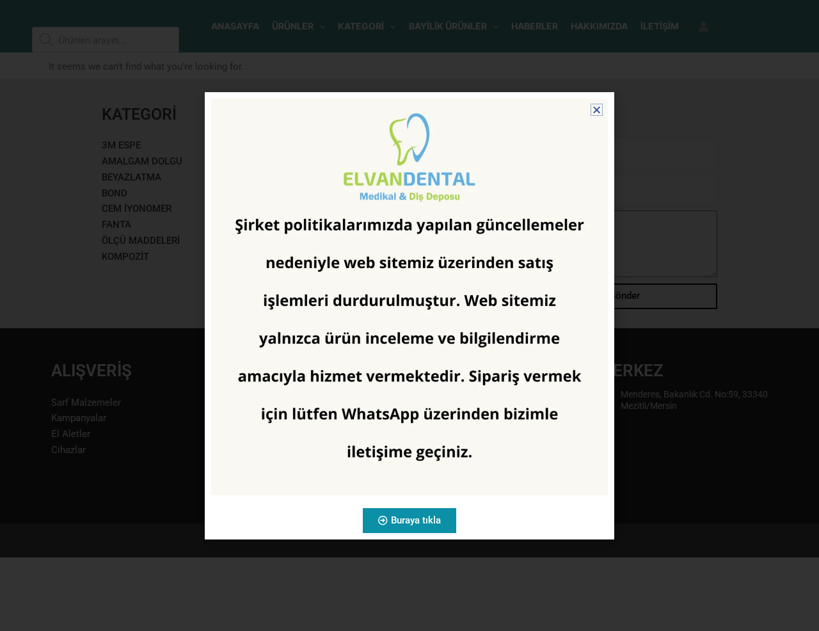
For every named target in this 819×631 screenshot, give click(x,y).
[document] (409, 315)
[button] (596, 110)
